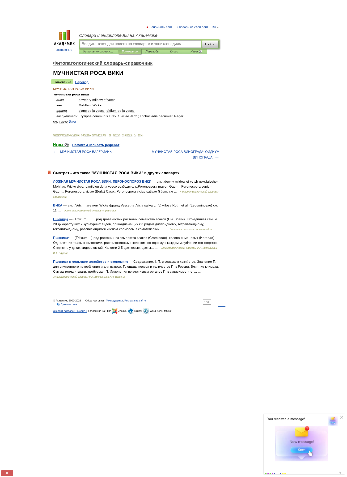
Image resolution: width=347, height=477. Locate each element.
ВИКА (57, 205)
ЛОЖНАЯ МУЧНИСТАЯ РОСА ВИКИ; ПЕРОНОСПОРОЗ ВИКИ (102, 181)
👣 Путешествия (67, 304)
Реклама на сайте (135, 300)
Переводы (152, 51)
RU (214, 27)
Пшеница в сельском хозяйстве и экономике (90, 261)
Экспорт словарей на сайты (70, 310)
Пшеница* (61, 238)
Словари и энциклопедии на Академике (118, 35)
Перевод (82, 82)
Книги (174, 51)
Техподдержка (114, 300)
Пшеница (60, 219)
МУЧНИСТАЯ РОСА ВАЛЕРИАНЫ (86, 152)
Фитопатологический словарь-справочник (98, 51)
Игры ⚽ (196, 51)
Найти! (210, 44)
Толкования (130, 51)
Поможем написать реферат (95, 145)
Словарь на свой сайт (192, 27)
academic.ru (64, 50)
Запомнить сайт (161, 27)
